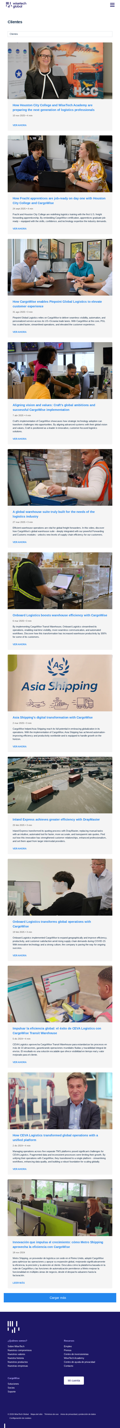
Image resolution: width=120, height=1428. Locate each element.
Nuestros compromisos (20, 1350)
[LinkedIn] (9, 1404)
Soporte (12, 1391)
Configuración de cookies (20, 1418)
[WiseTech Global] (16, 5)
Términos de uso (51, 1414)
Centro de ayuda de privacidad (79, 1362)
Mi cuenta (74, 1380)
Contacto (68, 1365)
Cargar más (58, 1297)
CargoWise (14, 1378)
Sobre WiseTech (16, 1346)
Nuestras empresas (18, 1365)
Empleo (68, 1346)
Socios (11, 1387)
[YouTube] (23, 1404)
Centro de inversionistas (76, 1354)
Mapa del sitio (36, 1414)
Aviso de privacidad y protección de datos (78, 1414)
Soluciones (13, 1383)
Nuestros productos (18, 1362)
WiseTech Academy (74, 1358)
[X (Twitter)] (18, 1404)
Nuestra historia (16, 1358)
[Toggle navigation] (112, 5)
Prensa (67, 1350)
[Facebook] (13, 1404)
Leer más (19, 1282)
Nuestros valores (16, 1354)
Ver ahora (20, 125)
